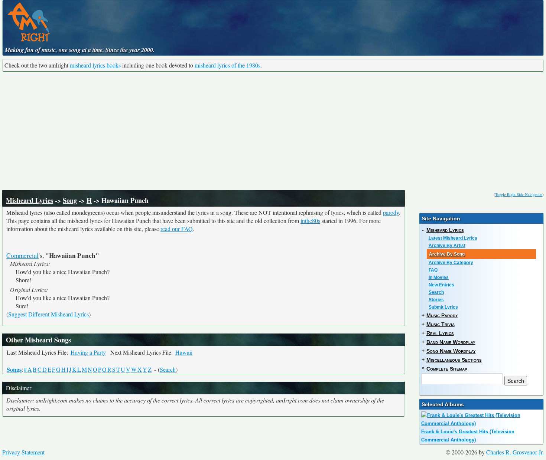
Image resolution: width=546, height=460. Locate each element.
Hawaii (183, 352)
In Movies (439, 277)
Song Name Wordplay (451, 351)
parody (391, 212)
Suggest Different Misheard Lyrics (48, 314)
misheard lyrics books (95, 65)
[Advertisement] (273, 131)
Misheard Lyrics (29, 200)
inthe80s (310, 220)
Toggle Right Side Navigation (518, 194)
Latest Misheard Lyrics (453, 238)
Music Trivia (440, 324)
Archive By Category (451, 262)
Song (70, 200)
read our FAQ (176, 229)
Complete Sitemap (446, 369)
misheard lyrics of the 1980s (227, 65)
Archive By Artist (447, 245)
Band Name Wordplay (450, 342)
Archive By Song (447, 254)
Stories (436, 299)
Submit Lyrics (443, 307)
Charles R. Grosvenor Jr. (515, 452)
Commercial (22, 255)
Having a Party (88, 352)
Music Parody (442, 315)
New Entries (441, 285)
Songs (14, 369)
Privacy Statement (23, 452)
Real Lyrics (440, 333)
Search (168, 369)
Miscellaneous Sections (454, 360)
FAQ (433, 270)
